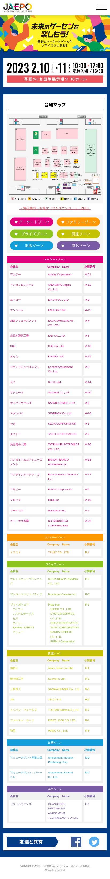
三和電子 (46, 175)
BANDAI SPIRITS (23, 627)
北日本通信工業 (54, 150)
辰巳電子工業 (65, 162)
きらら (47, 160)
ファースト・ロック (55, 173)
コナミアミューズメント (20, 139)
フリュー (64, 150)
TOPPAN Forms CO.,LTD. (63, 709)
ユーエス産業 (72, 175)
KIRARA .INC (56, 356)
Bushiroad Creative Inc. (62, 594)
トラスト (76, 161)
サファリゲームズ (68, 162)
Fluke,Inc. (54, 499)
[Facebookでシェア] (76, 842)
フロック (62, 173)
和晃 (42, 175)
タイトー (46, 135)
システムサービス (23, 613)
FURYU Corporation (60, 489)
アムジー (65, 175)
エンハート (58, 161)
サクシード (62, 176)
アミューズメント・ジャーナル (75, 184)
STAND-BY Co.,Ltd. (60, 413)
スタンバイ (47, 164)
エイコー (74, 152)
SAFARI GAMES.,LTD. (62, 402)
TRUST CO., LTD (58, 552)
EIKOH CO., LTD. (58, 299)
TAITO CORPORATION (62, 434)
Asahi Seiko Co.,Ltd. (60, 668)
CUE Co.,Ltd (56, 346)
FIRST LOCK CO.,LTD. (62, 720)
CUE (56, 165)
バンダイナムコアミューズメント (20, 169)
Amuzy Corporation (60, 274)
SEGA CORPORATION (62, 423)
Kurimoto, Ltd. (56, 678)
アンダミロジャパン (58, 165)
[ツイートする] (94, 842)
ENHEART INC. (57, 310)
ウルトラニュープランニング (76, 164)
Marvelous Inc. (57, 510)
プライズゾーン (91, 151)
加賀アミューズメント (45, 151)
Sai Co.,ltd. (55, 382)
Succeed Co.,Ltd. (59, 392)
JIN (55, 175)
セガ (67, 133)
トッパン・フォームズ (38, 175)
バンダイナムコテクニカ (37, 163)
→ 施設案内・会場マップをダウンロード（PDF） (55, 208)
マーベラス (74, 148)
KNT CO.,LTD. (56, 335)
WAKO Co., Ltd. (58, 730)
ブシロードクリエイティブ (76, 175)
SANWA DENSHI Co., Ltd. (64, 689)
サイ (55, 161)
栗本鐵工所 (55, 177)
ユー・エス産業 (19, 520)
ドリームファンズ (70, 184)
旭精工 (52, 175)
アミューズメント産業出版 (73, 184)
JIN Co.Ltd (54, 699)
